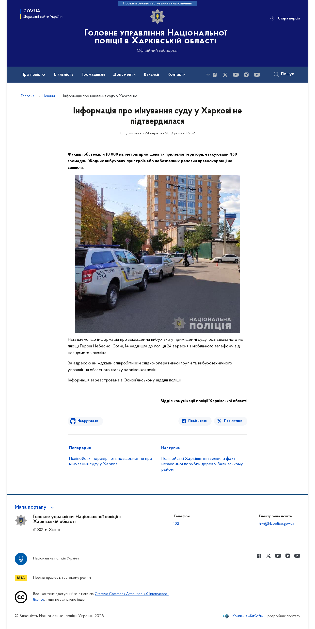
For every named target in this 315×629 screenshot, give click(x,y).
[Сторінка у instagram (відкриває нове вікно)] (246, 75)
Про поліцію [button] (33, 74)
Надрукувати (88, 421)
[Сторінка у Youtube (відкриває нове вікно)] (236, 75)
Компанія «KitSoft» (248, 616)
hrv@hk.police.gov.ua (276, 524)
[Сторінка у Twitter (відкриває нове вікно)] (225, 75)
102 (176, 524)
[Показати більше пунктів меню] (208, 75)
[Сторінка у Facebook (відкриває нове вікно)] (215, 75)
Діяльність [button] (63, 74)
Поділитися (197, 421)
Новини (49, 96)
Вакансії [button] (151, 74)
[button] (35, 507)
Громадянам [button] (93, 74)
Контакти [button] (177, 74)
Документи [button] (124, 74)
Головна (27, 96)
